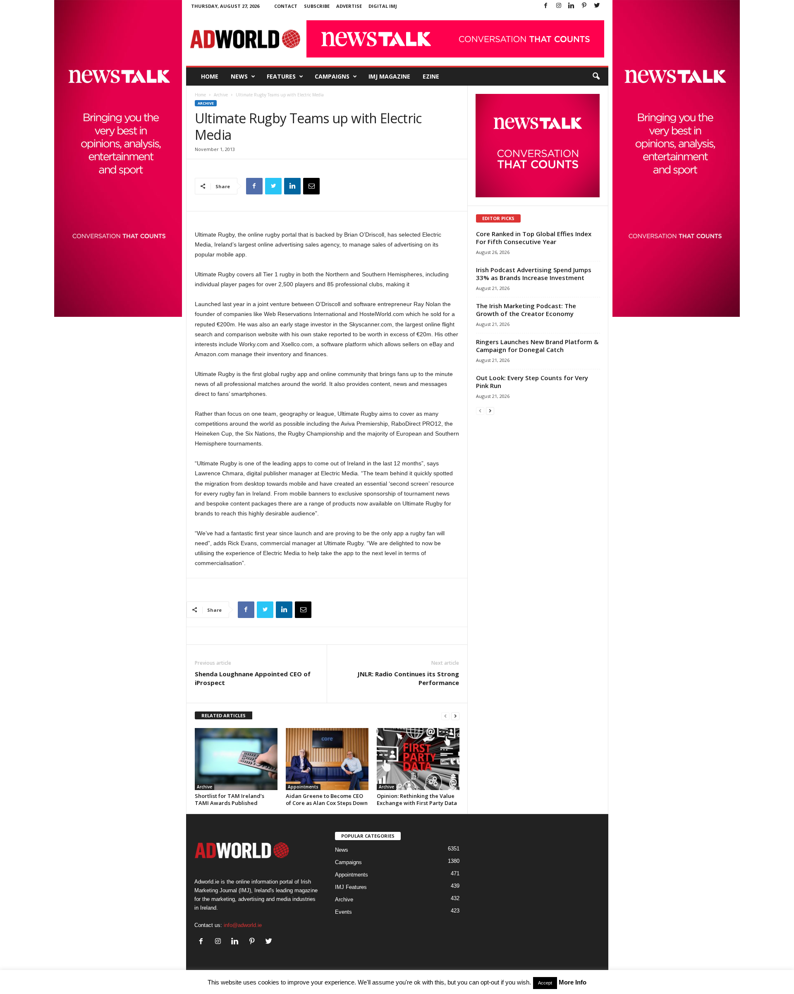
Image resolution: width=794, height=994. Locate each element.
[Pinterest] (584, 6)
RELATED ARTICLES (223, 715)
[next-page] (455, 715)
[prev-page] (445, 715)
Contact (285, 6)
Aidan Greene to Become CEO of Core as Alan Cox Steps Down (327, 799)
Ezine (431, 76)
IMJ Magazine (389, 76)
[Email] (311, 186)
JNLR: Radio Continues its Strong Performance (408, 678)
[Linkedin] (571, 6)
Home (209, 76)
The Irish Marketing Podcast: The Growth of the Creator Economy (526, 310)
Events (343, 912)
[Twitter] (597, 6)
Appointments (303, 787)
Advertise (349, 6)
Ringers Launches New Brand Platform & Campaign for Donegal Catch (537, 346)
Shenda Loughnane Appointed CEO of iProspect (253, 678)
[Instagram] (559, 6)
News (239, 76)
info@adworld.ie (243, 925)
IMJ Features (351, 887)
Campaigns (332, 76)
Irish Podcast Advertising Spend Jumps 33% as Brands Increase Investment (533, 274)
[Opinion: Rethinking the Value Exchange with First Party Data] (418, 759)
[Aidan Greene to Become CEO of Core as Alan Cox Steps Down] (327, 759)
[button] (596, 76)
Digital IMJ (382, 6)
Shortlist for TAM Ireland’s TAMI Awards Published (229, 799)
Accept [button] (545, 982)
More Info (572, 982)
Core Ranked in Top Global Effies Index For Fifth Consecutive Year (533, 238)
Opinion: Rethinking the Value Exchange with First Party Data (417, 799)
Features (281, 76)
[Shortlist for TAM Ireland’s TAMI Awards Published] (236, 759)
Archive (221, 95)
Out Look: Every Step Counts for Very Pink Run (532, 382)
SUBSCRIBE (317, 6)
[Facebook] (546, 6)
